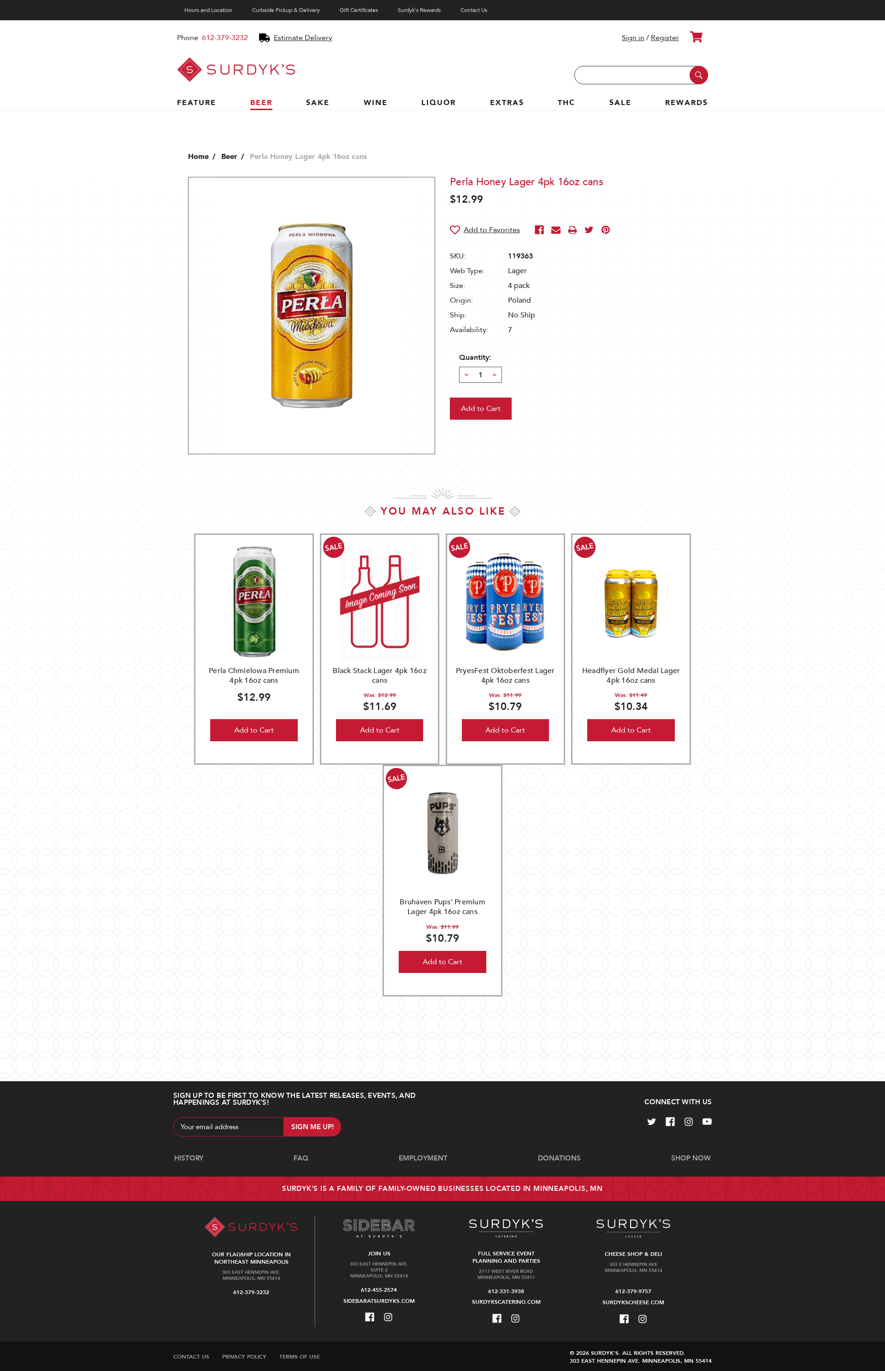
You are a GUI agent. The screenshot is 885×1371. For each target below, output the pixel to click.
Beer (261, 103)
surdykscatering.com (506, 1302)
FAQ (301, 1158)
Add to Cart (254, 730)
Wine (376, 103)
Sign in (633, 38)
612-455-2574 (379, 1290)
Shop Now (691, 1158)
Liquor (438, 103)
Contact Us (473, 10)
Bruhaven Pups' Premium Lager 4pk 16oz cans (442, 907)
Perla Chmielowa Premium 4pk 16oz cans (254, 676)
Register (665, 38)
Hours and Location (208, 10)
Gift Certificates (359, 10)
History (188, 1158)
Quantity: (475, 357)
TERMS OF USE (299, 1356)
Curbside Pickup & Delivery (286, 10)
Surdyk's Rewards (419, 10)
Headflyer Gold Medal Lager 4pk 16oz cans (631, 676)
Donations (559, 1158)
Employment (423, 1158)
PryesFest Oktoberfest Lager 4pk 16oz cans (505, 676)
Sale (620, 103)
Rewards (686, 103)
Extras (507, 103)
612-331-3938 (506, 1291)
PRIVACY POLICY (244, 1356)
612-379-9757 (633, 1291)
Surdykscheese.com (633, 1302)
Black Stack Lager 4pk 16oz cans (379, 676)
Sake (318, 103)
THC (566, 103)
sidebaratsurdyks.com (379, 1301)
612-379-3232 (225, 37)
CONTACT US (191, 1356)
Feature (196, 103)
